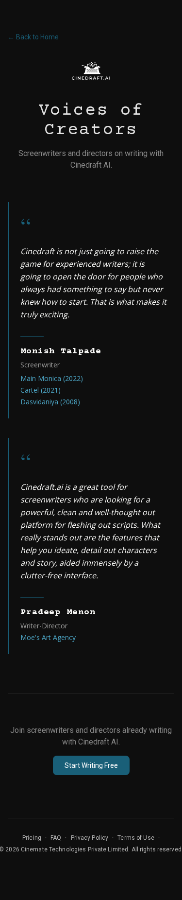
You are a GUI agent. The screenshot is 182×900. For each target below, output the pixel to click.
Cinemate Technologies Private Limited (74, 849)
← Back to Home (33, 37)
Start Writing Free (91, 765)
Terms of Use (135, 837)
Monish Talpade (60, 351)
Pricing (31, 837)
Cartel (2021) (40, 390)
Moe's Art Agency (48, 637)
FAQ (55, 837)
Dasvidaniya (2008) (50, 401)
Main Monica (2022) (51, 378)
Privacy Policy (90, 837)
